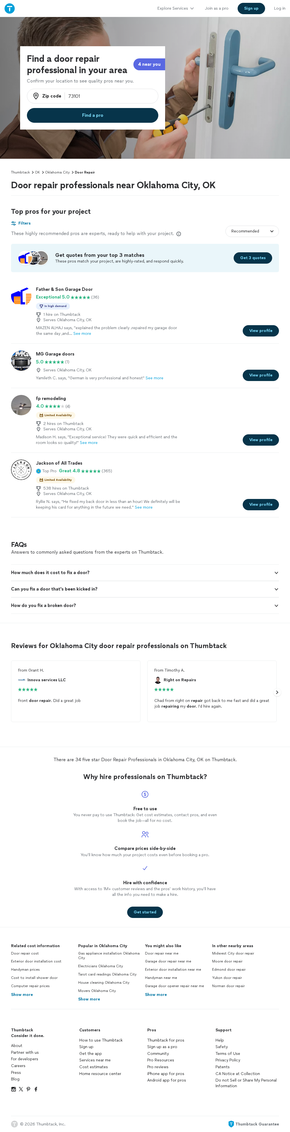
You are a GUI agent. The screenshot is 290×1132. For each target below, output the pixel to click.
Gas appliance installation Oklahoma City (109, 955)
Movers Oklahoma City (97, 991)
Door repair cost (25, 953)
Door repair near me (161, 953)
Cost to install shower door (34, 978)
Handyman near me (161, 978)
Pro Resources (160, 1060)
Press (16, 1072)
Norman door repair (228, 986)
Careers (18, 1065)
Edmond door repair (229, 970)
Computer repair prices (30, 986)
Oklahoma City (57, 172)
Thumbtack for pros (165, 1040)
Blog (15, 1079)
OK (37, 172)
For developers (24, 1059)
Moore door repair (227, 961)
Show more (22, 994)
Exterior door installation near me (173, 970)
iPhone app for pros (165, 1073)
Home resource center (100, 1073)
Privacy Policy (228, 1060)
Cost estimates (93, 1067)
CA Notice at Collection (238, 1073)
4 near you (149, 64)
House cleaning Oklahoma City (103, 983)
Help (220, 1040)
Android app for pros (166, 1080)
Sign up (86, 1046)
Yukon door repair (227, 978)
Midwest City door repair (233, 953)
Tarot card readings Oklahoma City (107, 974)
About (16, 1045)
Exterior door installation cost (36, 961)
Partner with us (25, 1052)
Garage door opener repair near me (174, 986)
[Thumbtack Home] (9, 8)
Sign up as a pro (162, 1046)
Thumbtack (20, 172)
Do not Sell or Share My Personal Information (246, 1083)
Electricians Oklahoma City (100, 966)
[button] (46, 471)
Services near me (95, 1060)
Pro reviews (158, 1067)
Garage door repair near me (168, 961)
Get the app (90, 1053)
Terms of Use (228, 1053)
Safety (222, 1046)
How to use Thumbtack (101, 1040)
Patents (223, 1067)
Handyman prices (25, 970)
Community (158, 1053)
